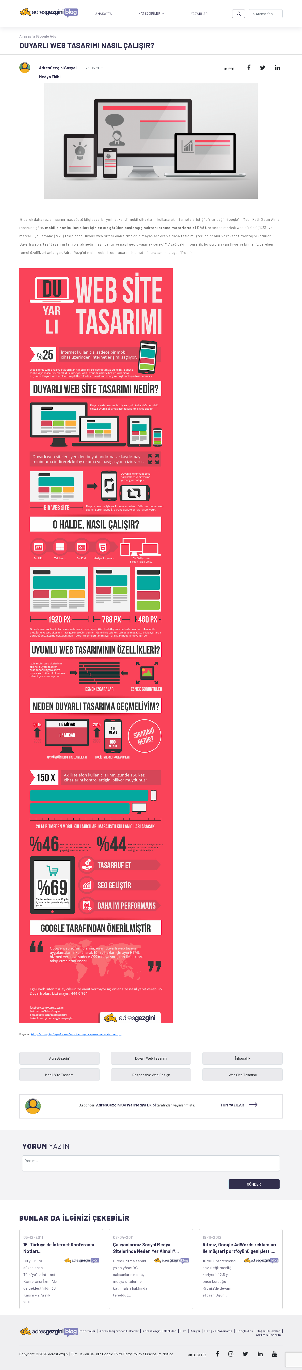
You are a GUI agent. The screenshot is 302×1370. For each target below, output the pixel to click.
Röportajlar (87, 1331)
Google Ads (46, 36)
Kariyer (195, 1331)
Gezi (183, 1331)
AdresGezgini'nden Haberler (118, 1331)
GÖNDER (254, 1184)
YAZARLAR (199, 14)
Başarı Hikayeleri (269, 1331)
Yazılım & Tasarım (268, 1335)
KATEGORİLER (149, 13)
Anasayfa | (28, 36)
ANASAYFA (103, 14)
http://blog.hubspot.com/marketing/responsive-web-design (76, 1034)
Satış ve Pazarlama (218, 1331)
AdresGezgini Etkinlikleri (159, 1331)
